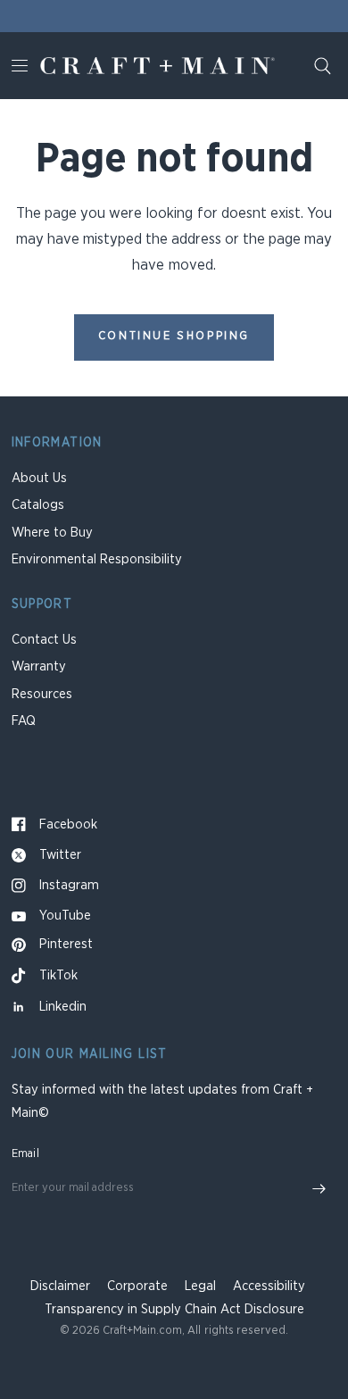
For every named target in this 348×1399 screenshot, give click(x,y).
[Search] (322, 65)
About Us (39, 478)
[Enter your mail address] (319, 1189)
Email (25, 1154)
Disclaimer (60, 1286)
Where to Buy (52, 532)
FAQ (24, 721)
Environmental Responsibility (97, 559)
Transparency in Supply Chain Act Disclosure (174, 1309)
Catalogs (38, 505)
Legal (200, 1286)
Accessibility (269, 1286)
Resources (42, 694)
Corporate (137, 1286)
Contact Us (44, 639)
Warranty (39, 666)
